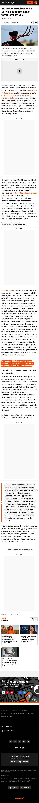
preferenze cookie (6, 716)
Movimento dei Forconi (10, 290)
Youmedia (4, 710)
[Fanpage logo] (10, 2)
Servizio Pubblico (9, 614)
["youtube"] (11, 692)
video (16, 614)
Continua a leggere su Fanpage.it (19, 549)
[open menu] (2, 2)
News (2, 614)
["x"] (16, 692)
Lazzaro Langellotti (12, 22)
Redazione (31, 713)
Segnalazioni (13, 710)
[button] (36, 22)
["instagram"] (7, 692)
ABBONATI (30, 2)
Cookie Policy (5, 713)
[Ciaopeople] (19, 798)
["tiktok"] (3, 692)
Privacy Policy (23, 710)
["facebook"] (20, 692)
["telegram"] (24, 692)
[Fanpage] (19, 747)
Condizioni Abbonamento (18, 713)
